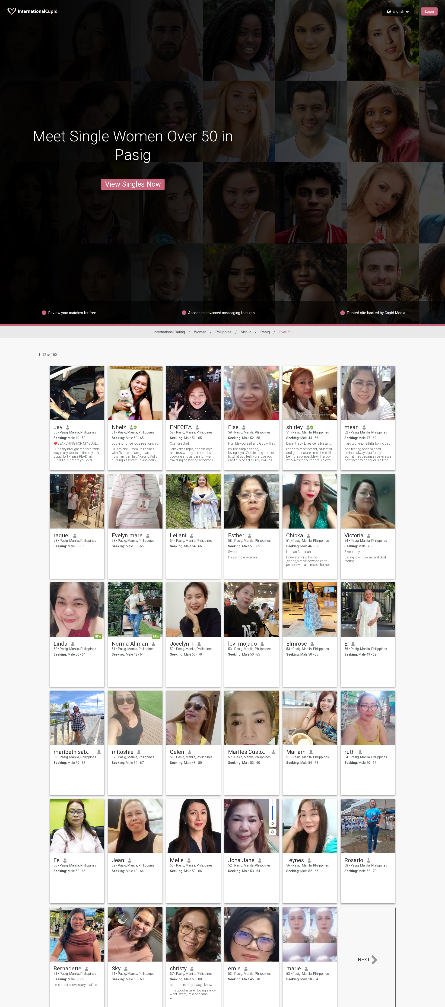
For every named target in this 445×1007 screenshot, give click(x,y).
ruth (349, 752)
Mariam (296, 752)
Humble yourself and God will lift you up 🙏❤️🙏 (251, 443)
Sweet (232, 552)
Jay (58, 427)
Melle (177, 860)
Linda (60, 644)
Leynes (295, 860)
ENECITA (181, 427)
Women (200, 332)
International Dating (169, 332)
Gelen (177, 752)
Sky (116, 968)
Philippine (223, 332)
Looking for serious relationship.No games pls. (135, 443)
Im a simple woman (242, 557)
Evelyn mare (127, 535)
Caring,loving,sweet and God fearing (365, 559)
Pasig (265, 332)
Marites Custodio (248, 752)
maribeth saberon (74, 752)
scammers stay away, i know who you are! (193, 985)
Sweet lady (352, 552)
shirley (294, 427)
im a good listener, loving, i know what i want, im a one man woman (193, 994)
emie (234, 968)
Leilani (178, 535)
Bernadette (67, 968)
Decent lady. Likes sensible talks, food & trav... (309, 443)
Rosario (353, 860)
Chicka (294, 535)
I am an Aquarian (298, 552)
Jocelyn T (182, 644)
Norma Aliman (130, 644)
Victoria (353, 535)
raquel (62, 535)
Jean (118, 860)
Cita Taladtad (179, 443)
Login (429, 11)
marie (293, 968)
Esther (236, 535)
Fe (57, 860)
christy (178, 968)
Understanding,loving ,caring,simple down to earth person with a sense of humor (308, 561)
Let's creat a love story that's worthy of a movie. (77, 985)
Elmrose (296, 644)
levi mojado (242, 644)
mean (351, 427)
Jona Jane (241, 860)
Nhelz (119, 427)
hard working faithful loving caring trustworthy (367, 443)
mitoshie (123, 752)
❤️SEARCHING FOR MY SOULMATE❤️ (77, 443)
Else (233, 427)
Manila (246, 332)
